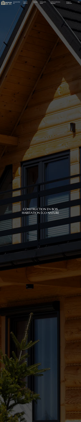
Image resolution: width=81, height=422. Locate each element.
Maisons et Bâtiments (25, 2)
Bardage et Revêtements (69, 2)
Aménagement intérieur (43, 2)
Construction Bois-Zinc (16, 2)
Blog (79, 1)
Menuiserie (35, 1)
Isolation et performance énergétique (55, 2)
